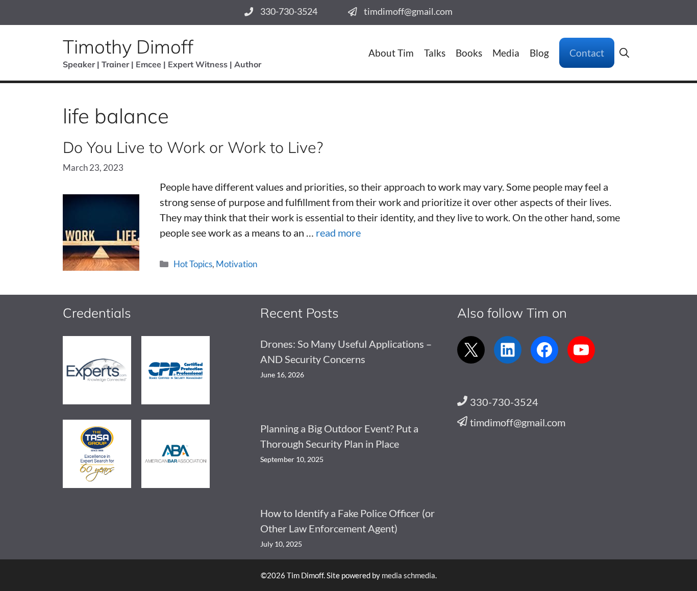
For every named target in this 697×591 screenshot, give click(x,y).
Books (469, 53)
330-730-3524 (288, 11)
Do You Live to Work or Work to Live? (193, 147)
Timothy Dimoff (128, 46)
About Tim (391, 53)
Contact (586, 53)
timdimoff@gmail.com (408, 11)
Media (505, 53)
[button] (624, 53)
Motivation (236, 264)
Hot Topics (192, 264)
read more (338, 232)
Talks (434, 53)
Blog (539, 53)
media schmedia (408, 575)
